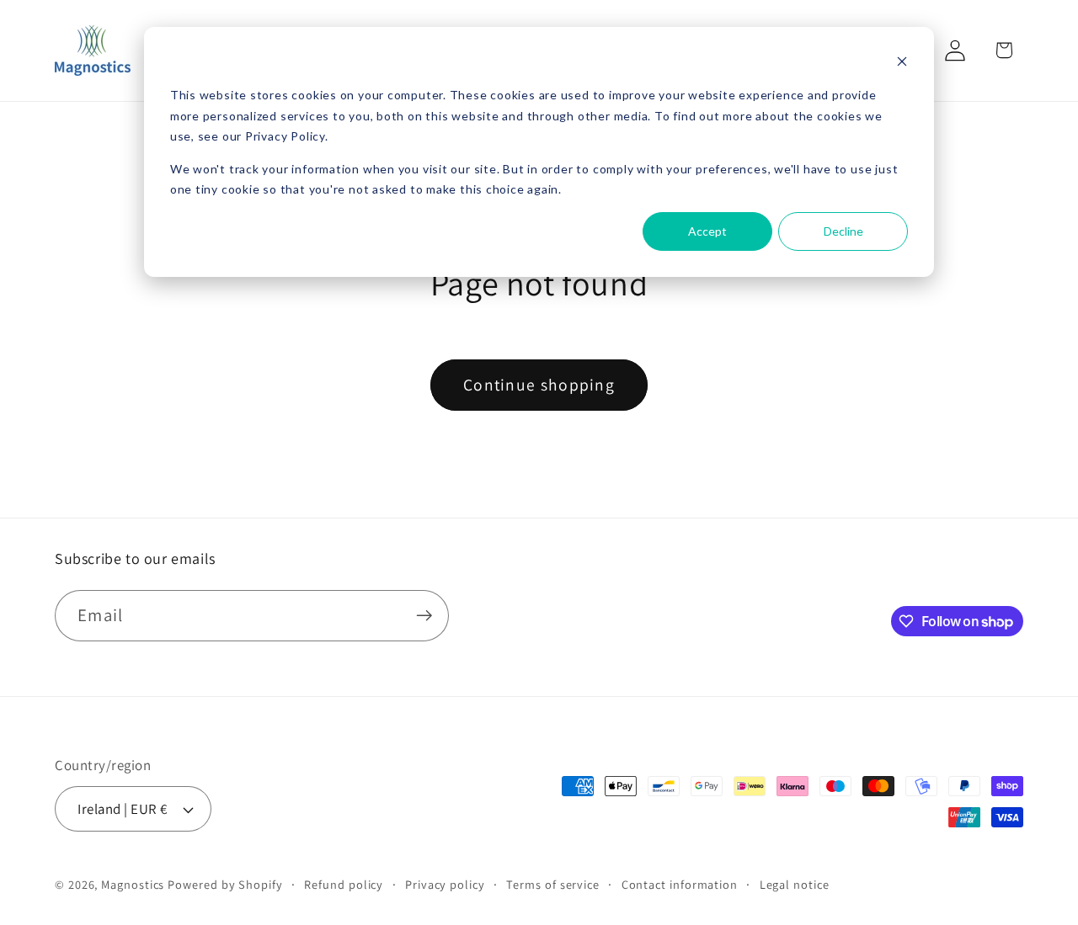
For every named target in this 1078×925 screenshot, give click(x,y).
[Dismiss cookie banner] (902, 63)
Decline (843, 231)
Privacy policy (445, 884)
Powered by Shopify (225, 884)
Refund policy (343, 884)
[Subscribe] (424, 615)
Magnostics (132, 884)
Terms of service (553, 884)
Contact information (680, 884)
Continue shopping (539, 385)
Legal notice (795, 884)
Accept (707, 231)
